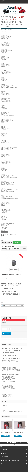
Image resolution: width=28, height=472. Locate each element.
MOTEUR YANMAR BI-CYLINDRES (7, 120)
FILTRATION (3, 66)
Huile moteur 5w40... (18, 432)
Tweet (4, 305)
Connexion (3, 0)
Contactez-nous (4, 1)
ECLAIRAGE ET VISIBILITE (5, 57)
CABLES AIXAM (4, 49)
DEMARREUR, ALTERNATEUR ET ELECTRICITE (9, 198)
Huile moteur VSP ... (5, 432)
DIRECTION (3, 48)
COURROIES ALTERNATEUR (6, 36)
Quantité (4, 327)
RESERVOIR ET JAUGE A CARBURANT (8, 55)
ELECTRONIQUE (4, 113)
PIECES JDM (3, 91)
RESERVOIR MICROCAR (5, 150)
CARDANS (3, 78)
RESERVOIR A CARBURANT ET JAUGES (8, 90)
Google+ (15, 305)
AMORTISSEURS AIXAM (5, 45)
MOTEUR (2, 185)
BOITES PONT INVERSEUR (6, 72)
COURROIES (3, 188)
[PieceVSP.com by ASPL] (14, 10)
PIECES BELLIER (4, 181)
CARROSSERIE (3, 56)
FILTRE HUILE (16, 248)
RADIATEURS (3, 52)
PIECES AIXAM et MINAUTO (6, 34)
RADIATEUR (3, 218)
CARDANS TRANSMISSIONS (6, 50)
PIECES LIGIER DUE (4, 62)
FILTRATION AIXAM (4, 38)
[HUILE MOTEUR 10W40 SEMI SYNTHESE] (7, 425)
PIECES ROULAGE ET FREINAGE (7, 194)
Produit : (2, 278)
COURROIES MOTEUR (5, 64)
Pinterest (21, 305)
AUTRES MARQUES (4, 199)
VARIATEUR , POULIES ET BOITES (7, 187)
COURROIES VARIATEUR (5, 37)
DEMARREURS (3, 70)
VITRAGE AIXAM (4, 35)
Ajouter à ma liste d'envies (7, 337)
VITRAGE (2, 63)
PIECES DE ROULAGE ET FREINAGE (7, 184)
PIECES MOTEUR (4, 53)
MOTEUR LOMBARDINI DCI (6, 88)
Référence (3, 276)
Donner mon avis (6, 408)
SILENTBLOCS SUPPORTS (5, 43)
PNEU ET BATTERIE (4, 220)
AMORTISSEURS (4, 73)
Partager (9, 305)
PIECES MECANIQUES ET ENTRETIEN (7, 182)
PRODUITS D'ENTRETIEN (5, 60)
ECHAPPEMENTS (4, 51)
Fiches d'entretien (6, 464)
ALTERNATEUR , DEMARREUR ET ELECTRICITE (9, 189)
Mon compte (4, 456)
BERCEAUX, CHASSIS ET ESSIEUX (7, 85)
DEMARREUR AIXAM (5, 42)
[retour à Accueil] (2, 246)
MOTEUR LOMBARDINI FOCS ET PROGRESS (9, 87)
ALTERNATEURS (4, 46)
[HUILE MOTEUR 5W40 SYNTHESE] (19, 425)
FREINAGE (3, 67)
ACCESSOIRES (3, 59)
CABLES (2, 77)
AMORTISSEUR (4, 211)
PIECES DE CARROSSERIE (5, 183)
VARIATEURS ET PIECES (5, 41)
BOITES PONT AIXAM (5, 44)
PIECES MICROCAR (4, 121)
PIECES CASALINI (4, 190)
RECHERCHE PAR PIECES (9, 246)
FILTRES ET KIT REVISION (6, 248)
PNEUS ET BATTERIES (5, 58)
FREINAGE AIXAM (4, 39)
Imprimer (5, 312)
